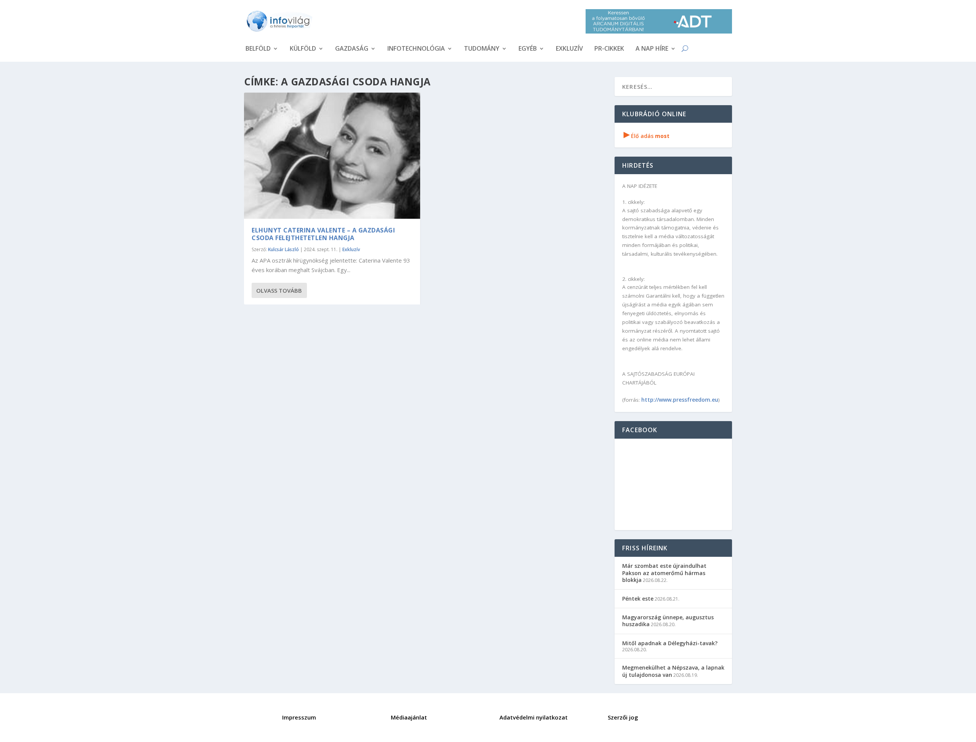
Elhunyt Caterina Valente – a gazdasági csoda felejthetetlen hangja (323, 234)
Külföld (303, 49)
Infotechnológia (416, 49)
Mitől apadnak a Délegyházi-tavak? (670, 643)
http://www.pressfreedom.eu (679, 399)
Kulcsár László (283, 249)
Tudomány (481, 49)
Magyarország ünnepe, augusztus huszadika (668, 621)
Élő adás (646, 135)
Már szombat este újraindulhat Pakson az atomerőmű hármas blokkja (664, 572)
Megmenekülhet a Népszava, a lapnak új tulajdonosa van (673, 671)
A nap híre (652, 49)
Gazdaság (351, 49)
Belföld (258, 49)
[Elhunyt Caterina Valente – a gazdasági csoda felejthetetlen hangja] (332, 156)
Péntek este (637, 598)
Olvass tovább (279, 290)
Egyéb (527, 49)
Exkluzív (569, 49)
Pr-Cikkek (609, 49)
